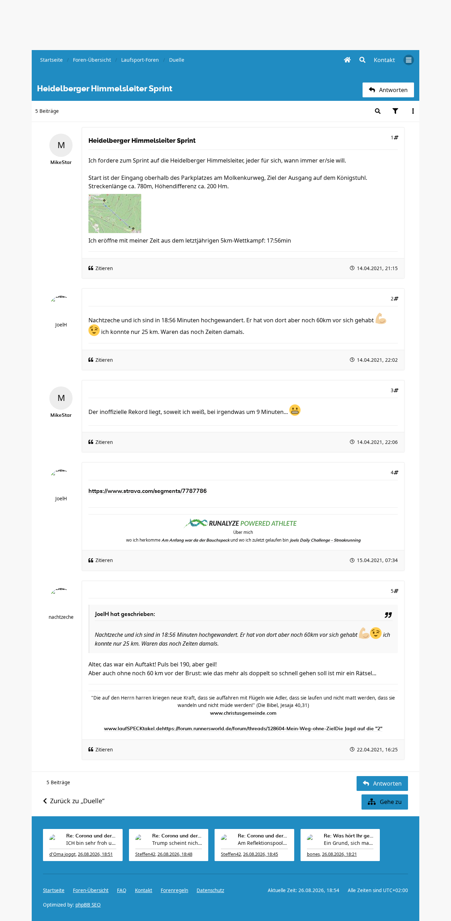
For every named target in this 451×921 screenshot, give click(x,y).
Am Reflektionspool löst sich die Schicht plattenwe (263, 843)
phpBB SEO (88, 905)
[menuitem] (384, 60)
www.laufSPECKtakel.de (133, 728)
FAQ (121, 890)
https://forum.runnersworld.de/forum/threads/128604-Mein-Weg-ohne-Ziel (248, 728)
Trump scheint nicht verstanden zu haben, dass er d (177, 843)
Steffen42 (145, 854)
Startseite (53, 890)
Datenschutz (210, 890)
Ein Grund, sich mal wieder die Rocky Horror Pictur (349, 843)
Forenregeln (174, 890)
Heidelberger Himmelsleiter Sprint (142, 141)
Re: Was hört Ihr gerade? (349, 836)
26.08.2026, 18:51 (95, 854)
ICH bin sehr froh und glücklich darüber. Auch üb (91, 843)
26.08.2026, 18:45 (260, 854)
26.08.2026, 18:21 (339, 854)
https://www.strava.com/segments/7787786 (147, 491)
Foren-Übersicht (91, 890)
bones (313, 854)
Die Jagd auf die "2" (358, 728)
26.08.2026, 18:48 (174, 854)
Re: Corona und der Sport (91, 836)
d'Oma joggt (62, 854)
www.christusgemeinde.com (243, 713)
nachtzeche (61, 617)
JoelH (61, 325)
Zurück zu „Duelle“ (77, 801)
